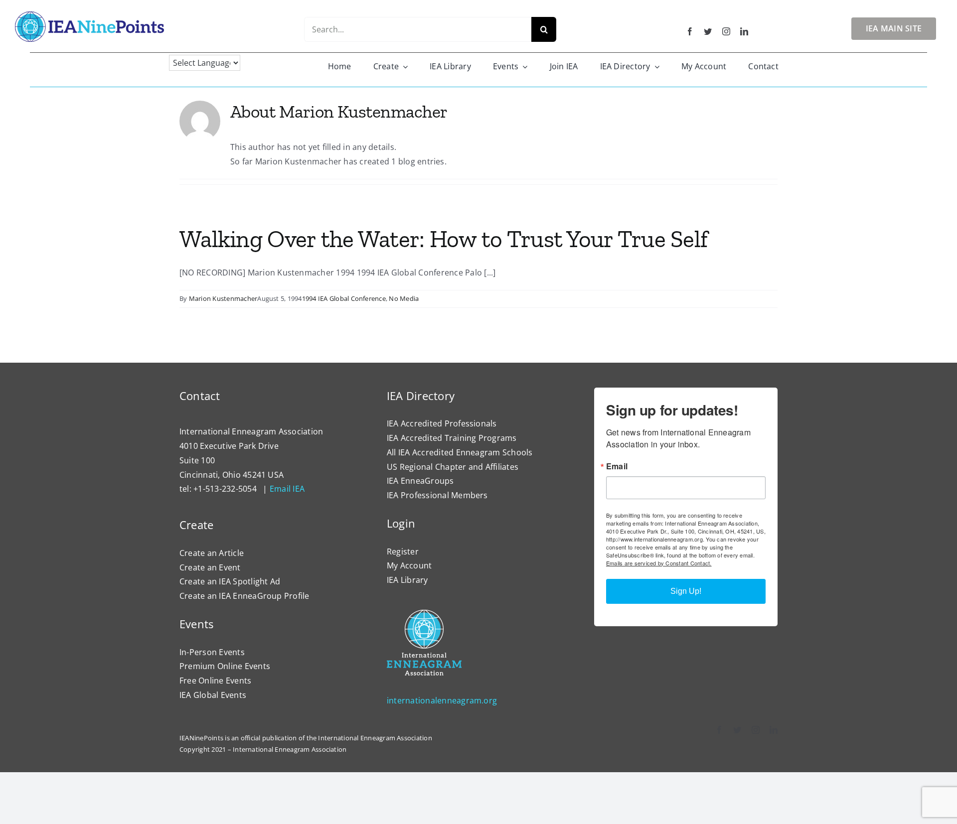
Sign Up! (685, 591)
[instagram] (726, 31)
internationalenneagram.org (442, 700)
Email (617, 466)
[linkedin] (744, 31)
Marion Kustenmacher (223, 298)
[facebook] (690, 31)
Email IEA (287, 488)
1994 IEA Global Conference (344, 298)
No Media (404, 298)
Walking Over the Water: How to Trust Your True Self (443, 239)
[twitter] (708, 31)
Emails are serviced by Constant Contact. (659, 563)
